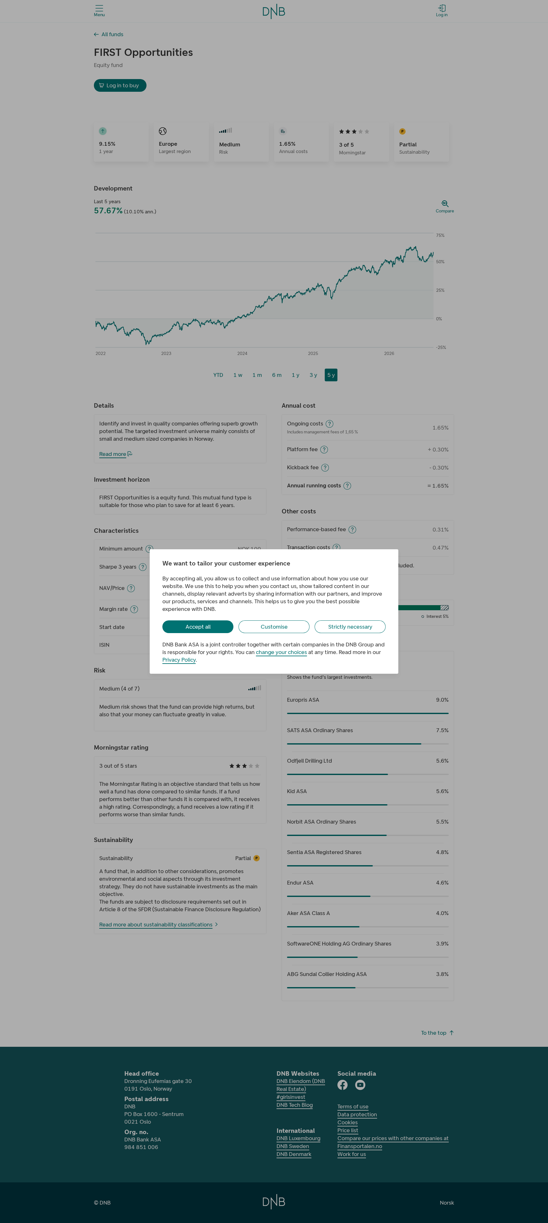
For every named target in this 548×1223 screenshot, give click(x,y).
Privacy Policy (179, 659)
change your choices (281, 652)
